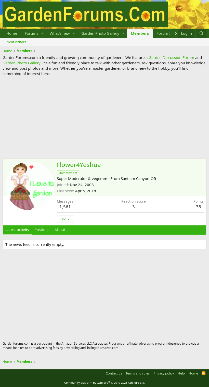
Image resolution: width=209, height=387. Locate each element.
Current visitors (14, 42)
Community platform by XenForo (104, 382)
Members (140, 33)
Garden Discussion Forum (171, 57)
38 (198, 207)
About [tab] (60, 229)
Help (181, 373)
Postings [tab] (41, 229)
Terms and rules (138, 373)
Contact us (114, 373)
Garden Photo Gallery (100, 33)
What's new (60, 33)
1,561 (65, 207)
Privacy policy (163, 373)
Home (11, 33)
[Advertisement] (104, 117)
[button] (42, 33)
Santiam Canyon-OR (138, 178)
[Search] (201, 33)
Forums (31, 33)
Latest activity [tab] (17, 229)
